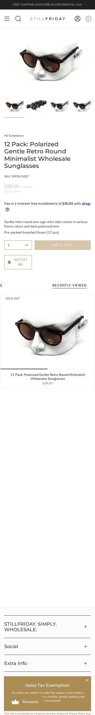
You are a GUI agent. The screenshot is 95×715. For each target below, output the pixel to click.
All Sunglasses (13, 136)
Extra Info (15, 663)
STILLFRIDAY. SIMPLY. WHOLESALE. (30, 626)
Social (11, 646)
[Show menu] (7, 19)
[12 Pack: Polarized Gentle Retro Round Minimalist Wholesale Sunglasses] (47, 331)
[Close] (87, 680)
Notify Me (21, 262)
